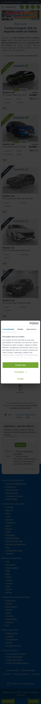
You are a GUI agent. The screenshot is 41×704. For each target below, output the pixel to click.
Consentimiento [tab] (8, 329)
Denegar (20, 379)
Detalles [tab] (20, 329)
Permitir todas (20, 365)
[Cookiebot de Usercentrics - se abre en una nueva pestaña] (29, 323)
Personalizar (19, 372)
